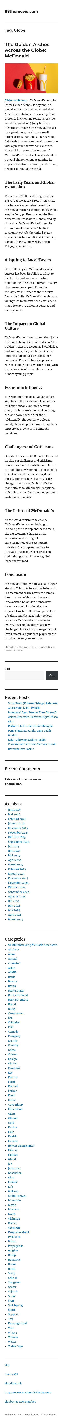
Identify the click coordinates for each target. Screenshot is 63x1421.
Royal (11, 1268)
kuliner (12, 1182)
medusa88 (11, 1374)
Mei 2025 (14, 855)
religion (13, 1250)
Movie (12, 1205)
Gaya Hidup (15, 1104)
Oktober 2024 (17, 887)
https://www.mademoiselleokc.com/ (28, 1392)
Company (24, 647)
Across (35, 647)
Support (13, 1314)
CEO (10, 1027)
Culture (12, 1054)
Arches (43, 647)
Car (10, 1018)
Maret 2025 (15, 864)
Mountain (14, 1200)
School (12, 1277)
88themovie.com (21, 11)
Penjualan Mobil (18, 1232)
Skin (11, 1300)
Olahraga (14, 1218)
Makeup (13, 1191)
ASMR (12, 972)
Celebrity (14, 1022)
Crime (12, 1049)
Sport (11, 1309)
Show (11, 1296)
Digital (12, 1063)
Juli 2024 (13, 901)
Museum (13, 1209)
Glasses (13, 1118)
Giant (11, 1113)
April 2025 (14, 860)
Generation (15, 1109)
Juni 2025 (14, 850)
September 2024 (18, 891)
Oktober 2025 (17, 837)
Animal (12, 958)
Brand (12, 1004)
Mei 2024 (14, 910)
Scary (11, 1273)
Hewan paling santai (21, 1145)
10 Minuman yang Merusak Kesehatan (32, 945)
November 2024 (18, 882)
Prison (12, 1241)
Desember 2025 (18, 828)
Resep (12, 1255)
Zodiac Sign (15, 1346)
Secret (12, 1287)
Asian (11, 967)
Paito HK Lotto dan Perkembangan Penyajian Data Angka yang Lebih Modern (30, 730)
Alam (11, 954)
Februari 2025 (17, 869)
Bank (11, 976)
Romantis (14, 1259)
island (12, 1159)
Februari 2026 (17, 819)
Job (10, 1163)
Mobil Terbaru (17, 1195)
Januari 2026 (16, 823)
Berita (12, 986)
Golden (9, 650)
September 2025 (18, 841)
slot (7, 1365)
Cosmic (12, 1040)
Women (13, 1337)
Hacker (12, 1127)
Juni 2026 (14, 809)
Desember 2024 (18, 878)
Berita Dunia (16, 990)
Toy (10, 1319)
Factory (13, 1077)
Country (13, 1045)
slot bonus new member (20, 1401)
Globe (51, 647)
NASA (11, 1214)
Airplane (13, 949)
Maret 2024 (15, 919)
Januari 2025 (16, 873)
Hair (11, 1132)
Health (12, 1136)
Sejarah (13, 1291)
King (11, 1177)
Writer (12, 1341)
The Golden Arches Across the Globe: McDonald (27, 50)
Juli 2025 (13, 846)
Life (10, 1186)
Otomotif (14, 1227)
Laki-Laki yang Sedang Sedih (27, 739)
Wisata (12, 1332)
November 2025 (18, 832)
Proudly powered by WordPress (41, 1414)
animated (14, 963)
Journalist (14, 1168)
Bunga (12, 1008)
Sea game (14, 1282)
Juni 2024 (14, 905)
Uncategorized (17, 1323)
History (13, 1150)
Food (11, 1095)
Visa (10, 1328)
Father (12, 1091)
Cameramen (16, 1013)
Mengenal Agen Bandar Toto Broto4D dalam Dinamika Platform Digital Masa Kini (33, 717)
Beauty (12, 981)
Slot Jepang (15, 1305)
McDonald (19, 650)
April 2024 (14, 914)
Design (12, 1059)
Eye (10, 1072)
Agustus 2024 (17, 896)
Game (12, 1100)
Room (12, 1264)
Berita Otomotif (18, 999)
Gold (11, 1122)
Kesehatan (15, 1173)
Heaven (13, 1141)
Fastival (13, 1086)
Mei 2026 (14, 814)
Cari (7, 668)
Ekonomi (14, 1068)
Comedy (13, 1031)
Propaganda (15, 1246)
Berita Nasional (18, 995)
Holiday (13, 1154)
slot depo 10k (13, 1383)
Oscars (12, 1223)
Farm (11, 1081)
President (14, 1236)
